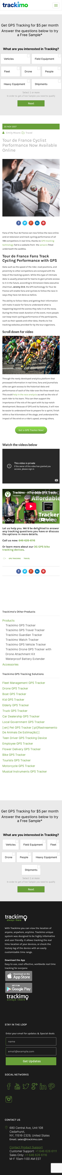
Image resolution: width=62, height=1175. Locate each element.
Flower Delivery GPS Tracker (21, 749)
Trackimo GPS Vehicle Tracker (26, 644)
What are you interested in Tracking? (31, 49)
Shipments (41, 84)
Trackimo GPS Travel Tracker (25, 630)
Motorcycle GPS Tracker (18, 766)
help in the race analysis (25, 394)
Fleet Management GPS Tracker (23, 682)
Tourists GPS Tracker (16, 760)
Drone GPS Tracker (15, 688)
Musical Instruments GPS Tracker (24, 771)
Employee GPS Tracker (17, 743)
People (49, 71)
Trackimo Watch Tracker (22, 639)
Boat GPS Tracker (14, 694)
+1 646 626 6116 (35, 1155)
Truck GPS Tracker (15, 710)
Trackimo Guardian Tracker (24, 635)
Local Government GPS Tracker (23, 722)
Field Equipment (44, 58)
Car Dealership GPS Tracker (21, 716)
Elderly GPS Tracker (15, 705)
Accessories (10, 664)
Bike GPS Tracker (14, 754)
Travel (29, 132)
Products (8, 620)
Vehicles (9, 58)
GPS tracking (15, 558)
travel (27, 558)
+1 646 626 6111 (46, 1151)
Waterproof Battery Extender (25, 659)
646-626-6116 (27, 540)
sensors (43, 245)
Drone (28, 71)
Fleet (7, 71)
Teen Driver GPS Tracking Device (24, 738)
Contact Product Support (26, 1147)
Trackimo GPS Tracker (21, 625)
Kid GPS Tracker (13, 699)
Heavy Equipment (14, 84)
